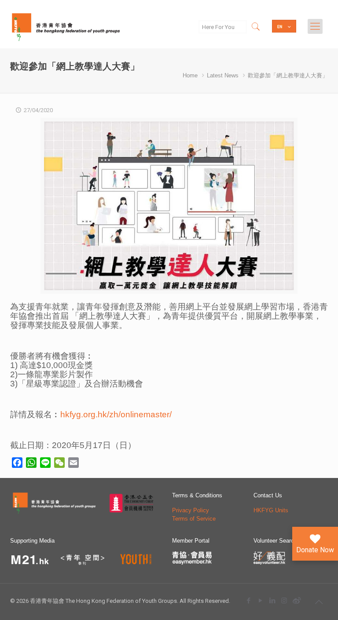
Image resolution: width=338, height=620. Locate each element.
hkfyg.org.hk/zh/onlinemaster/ (116, 414)
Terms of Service (194, 518)
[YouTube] (260, 600)
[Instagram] (284, 600)
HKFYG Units (271, 510)
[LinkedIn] (272, 600)
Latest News (223, 75)
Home (190, 75)
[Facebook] (248, 600)
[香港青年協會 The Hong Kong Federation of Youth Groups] (65, 26)
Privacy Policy (190, 510)
